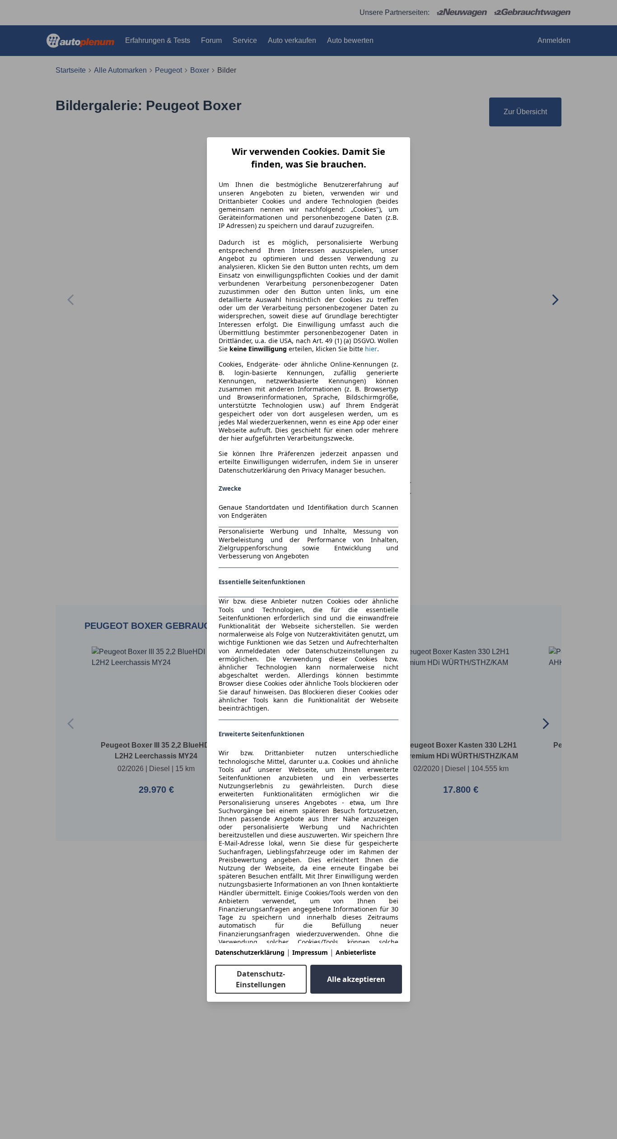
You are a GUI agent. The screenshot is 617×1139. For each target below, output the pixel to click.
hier (371, 349)
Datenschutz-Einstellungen (261, 979)
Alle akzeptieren (356, 979)
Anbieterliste (356, 952)
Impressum (310, 952)
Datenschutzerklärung (250, 952)
